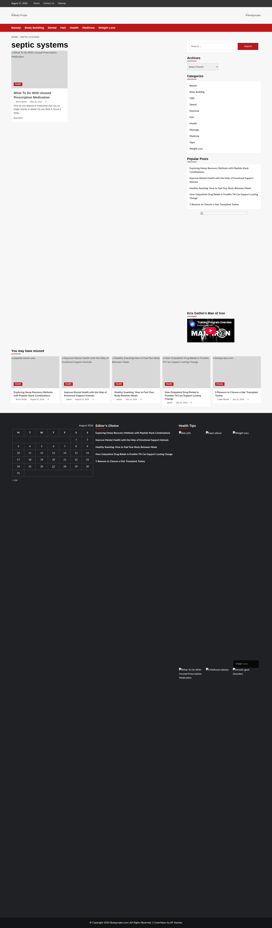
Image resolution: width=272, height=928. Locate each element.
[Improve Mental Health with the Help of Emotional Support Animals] (86, 372)
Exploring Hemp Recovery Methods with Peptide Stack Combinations (219, 170)
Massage (194, 130)
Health (74, 27)
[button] (259, 28)
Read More (18, 118)
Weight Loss (107, 27)
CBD (192, 98)
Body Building (34, 27)
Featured (194, 111)
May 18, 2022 (36, 102)
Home (37, 3)
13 (53, 453)
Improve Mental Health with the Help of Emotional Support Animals (222, 180)
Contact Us (48, 3)
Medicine (88, 27)
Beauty (16, 27)
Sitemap (62, 3)
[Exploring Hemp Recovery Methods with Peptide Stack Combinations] (35, 372)
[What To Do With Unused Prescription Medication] (39, 69)
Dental (52, 27)
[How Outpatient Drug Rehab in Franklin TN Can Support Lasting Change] (186, 372)
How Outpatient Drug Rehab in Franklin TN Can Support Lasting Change (224, 196)
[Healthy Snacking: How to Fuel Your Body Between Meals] (136, 372)
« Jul (14, 480)
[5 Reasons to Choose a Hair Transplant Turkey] (237, 372)
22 (76, 459)
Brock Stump (21, 102)
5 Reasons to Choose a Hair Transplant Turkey (214, 205)
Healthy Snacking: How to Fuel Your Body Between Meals (220, 188)
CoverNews (159, 922)
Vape (192, 142)
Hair (63, 27)
